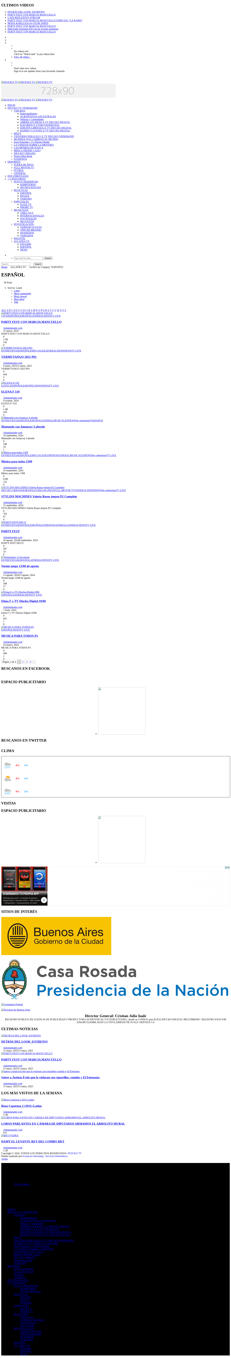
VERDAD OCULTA (31, 227)
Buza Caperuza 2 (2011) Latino (21, 1106)
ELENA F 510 (10, 391)
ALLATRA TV (22, 241)
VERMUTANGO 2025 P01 (19, 357)
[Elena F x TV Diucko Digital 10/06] (20, 592)
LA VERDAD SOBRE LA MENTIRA (34, 145)
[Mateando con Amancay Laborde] (19, 417)
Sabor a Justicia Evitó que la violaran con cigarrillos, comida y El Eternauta (50, 1077)
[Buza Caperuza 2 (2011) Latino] (17, 1099)
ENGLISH (25, 244)
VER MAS (19, 110)
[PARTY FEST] (13, 522)
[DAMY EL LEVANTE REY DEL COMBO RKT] (10, 1135)
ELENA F (6, 385)
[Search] (8, 255)
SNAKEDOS (27, 232)
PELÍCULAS (21, 190)
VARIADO (26, 198)
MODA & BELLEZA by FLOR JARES (28, 23)
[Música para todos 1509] (14, 452)
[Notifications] (8, 59)
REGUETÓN (27, 221)
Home (4, 267)
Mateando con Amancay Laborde (23, 426)
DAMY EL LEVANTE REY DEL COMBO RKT (32, 1141)
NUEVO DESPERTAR (26, 181)
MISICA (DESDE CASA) (27, 150)
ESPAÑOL (26, 193)
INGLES (24, 196)
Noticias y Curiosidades (32, 119)
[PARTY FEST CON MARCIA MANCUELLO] (26, 313)
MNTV (17, 133)
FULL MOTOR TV (24, 167)
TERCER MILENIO (30, 230)
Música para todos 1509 (16, 461)
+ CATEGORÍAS (17, 179)
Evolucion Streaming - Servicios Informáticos (45, 1156)
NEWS (23, 249)
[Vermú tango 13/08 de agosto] (15, 557)
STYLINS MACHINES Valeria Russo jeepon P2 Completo (39, 496)
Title (16, 302)
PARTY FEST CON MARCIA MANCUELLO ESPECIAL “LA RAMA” (45, 20)
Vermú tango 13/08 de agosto (20, 566)
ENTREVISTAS (9, 350)
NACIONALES (28, 218)
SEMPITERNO (28, 184)
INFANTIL (19, 238)
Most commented (22, 293)
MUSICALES (21, 210)
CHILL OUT (26, 213)
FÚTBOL (19, 170)
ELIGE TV (26, 204)
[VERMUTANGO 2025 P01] (17, 348)
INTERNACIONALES (32, 215)
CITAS (4, 316)
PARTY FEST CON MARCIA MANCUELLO (32, 14)
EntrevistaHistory (28, 113)
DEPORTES (14, 162)
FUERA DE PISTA (24, 164)
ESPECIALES (21, 201)
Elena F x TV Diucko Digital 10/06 (23, 601)
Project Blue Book (23, 156)
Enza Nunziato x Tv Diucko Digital (31, 142)
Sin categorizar (82, 420)
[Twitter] (8, 40)
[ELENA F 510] (10, 383)
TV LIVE (56, 316)
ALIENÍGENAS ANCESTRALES (38, 116)
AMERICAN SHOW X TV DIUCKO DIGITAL (45, 122)
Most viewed (20, 296)
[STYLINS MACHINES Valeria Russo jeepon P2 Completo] (32, 487)
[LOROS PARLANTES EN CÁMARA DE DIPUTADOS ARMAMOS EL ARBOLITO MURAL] (53, 1117)
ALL (3, 310)
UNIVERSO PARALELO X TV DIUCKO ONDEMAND (44, 136)
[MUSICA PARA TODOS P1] (17, 627)
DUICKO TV (75, 1153)
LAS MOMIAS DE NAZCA (28, 147)
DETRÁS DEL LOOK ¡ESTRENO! (26, 12)
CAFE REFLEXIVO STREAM (24, 17)
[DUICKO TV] (26, 82)
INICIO (11, 105)
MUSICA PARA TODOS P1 (19, 635)
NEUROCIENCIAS (30, 187)
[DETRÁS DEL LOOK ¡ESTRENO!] (21, 1035)
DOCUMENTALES (18, 176)
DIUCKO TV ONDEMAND (22, 108)
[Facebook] (8, 37)
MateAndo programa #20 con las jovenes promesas (33, 29)
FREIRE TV (26, 207)
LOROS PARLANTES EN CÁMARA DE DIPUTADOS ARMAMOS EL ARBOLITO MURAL (63, 1123)
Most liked (19, 299)
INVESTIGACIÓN (24, 224)
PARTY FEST (10, 531)
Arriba (4, 1159)
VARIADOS (26, 235)
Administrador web (12, 328)
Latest (17, 290)
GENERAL (20, 173)
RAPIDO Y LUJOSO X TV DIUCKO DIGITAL (45, 130)
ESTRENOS (20, 159)
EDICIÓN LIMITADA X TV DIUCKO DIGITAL (46, 127)
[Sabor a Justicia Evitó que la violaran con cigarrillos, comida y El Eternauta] (40, 1071)
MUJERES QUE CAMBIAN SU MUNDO (36, 139)
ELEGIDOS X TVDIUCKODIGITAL (40, 125)
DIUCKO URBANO (25, 153)
